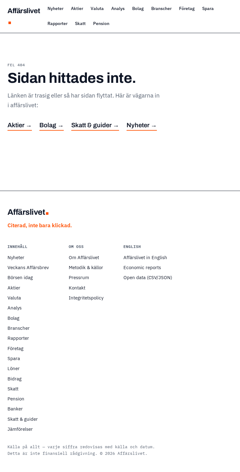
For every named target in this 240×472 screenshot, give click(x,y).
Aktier (77, 8)
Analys (118, 8)
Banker (15, 408)
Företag (187, 8)
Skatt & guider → (95, 125)
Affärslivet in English (145, 257)
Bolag (138, 8)
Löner (14, 368)
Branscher (161, 8)
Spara (208, 8)
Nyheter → (142, 125)
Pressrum (79, 277)
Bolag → (51, 125)
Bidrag (15, 378)
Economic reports (142, 267)
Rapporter (58, 23)
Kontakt (77, 287)
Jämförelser (20, 429)
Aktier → (20, 125)
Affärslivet (24, 11)
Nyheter (55, 8)
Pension (101, 23)
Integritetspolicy (86, 297)
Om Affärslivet (84, 257)
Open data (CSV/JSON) (147, 277)
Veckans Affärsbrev (28, 267)
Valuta (97, 8)
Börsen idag (20, 277)
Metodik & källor (86, 267)
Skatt (80, 23)
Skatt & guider (23, 419)
